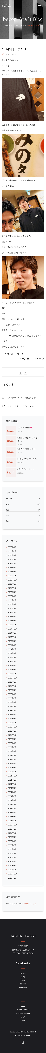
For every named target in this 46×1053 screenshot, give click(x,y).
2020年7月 (12, 845)
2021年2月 (12, 817)
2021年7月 (12, 796)
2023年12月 (13, 678)
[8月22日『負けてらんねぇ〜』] (11, 441)
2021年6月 (12, 800)
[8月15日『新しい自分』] (11, 452)
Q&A (23, 1017)
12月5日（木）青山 (15, 354)
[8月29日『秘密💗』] (11, 430)
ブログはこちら (29, 903)
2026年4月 (12, 563)
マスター (9, 504)
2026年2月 (12, 572)
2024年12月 (13, 629)
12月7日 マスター (31, 358)
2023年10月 (13, 686)
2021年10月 (13, 784)
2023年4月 (12, 710)
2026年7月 (12, 551)
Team (23, 980)
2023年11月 (12, 682)
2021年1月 (12, 821)
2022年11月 (12, 731)
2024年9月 (12, 641)
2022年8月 (12, 743)
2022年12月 (13, 727)
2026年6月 (12, 555)
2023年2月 (12, 719)
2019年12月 (13, 874)
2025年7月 (12, 600)
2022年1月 (12, 772)
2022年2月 (12, 768)
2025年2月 (12, 621)
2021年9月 (12, 788)
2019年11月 (12, 878)
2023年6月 (12, 702)
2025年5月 (12, 608)
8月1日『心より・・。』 (27, 469)
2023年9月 (12, 690)
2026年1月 (12, 576)
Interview (23, 987)
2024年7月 (12, 649)
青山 (7, 521)
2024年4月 (12, 661)
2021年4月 (12, 808)
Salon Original (23, 1010)
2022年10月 (13, 735)
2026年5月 (12, 559)
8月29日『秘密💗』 (25, 427)
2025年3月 (12, 617)
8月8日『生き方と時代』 (27, 459)
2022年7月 (12, 747)
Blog (23, 977)
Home (7, 25)
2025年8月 (12, 596)
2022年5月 (12, 755)
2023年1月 (12, 723)
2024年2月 (12, 670)
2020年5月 (12, 853)
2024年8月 (12, 645)
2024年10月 (13, 637)
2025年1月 (12, 625)
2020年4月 (12, 857)
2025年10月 (13, 588)
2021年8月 (12, 792)
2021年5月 (12, 804)
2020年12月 (13, 825)
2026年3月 (12, 568)
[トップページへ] (7, 5)
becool (9, 499)
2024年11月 (12, 633)
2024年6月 (12, 653)
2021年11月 (12, 780)
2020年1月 (12, 870)
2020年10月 (13, 833)
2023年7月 (12, 698)
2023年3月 (12, 715)
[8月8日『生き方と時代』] (11, 462)
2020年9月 (12, 837)
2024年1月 (12, 674)
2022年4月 (12, 759)
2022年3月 (12, 764)
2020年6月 (12, 849)
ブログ (15, 25)
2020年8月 (12, 841)
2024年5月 (12, 657)
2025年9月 (12, 592)
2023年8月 (12, 694)
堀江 (22, 25)
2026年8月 (12, 547)
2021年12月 (13, 776)
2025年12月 (13, 580)
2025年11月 (12, 584)
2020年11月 (12, 829)
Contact (23, 1020)
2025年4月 (12, 612)
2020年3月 (12, 861)
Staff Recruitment (23, 1013)
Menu (23, 1006)
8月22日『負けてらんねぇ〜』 (27, 439)
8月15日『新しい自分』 (27, 449)
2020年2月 (12, 866)
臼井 (7, 515)
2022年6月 (12, 751)
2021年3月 (12, 812)
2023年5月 (12, 706)
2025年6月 (12, 604)
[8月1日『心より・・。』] (11, 472)
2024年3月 (12, 666)
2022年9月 (12, 739)
